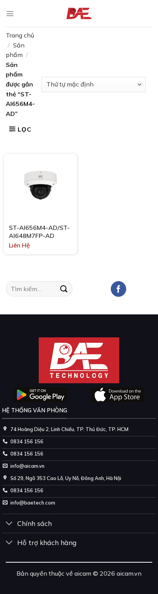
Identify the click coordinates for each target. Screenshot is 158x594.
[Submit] (64, 288)
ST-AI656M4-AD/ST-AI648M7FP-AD (39, 231)
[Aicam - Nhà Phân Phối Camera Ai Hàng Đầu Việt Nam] (79, 14)
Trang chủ (20, 35)
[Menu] (10, 13)
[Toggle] (9, 524)
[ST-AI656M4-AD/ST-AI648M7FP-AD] (40, 185)
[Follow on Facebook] (119, 289)
